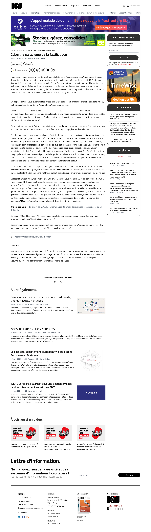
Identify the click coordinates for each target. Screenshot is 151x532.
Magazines (75, 6)
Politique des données (124, 64)
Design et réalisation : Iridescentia (30, 508)
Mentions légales (24, 501)
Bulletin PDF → (83, 517)
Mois (129, 157)
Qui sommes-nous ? (25, 497)
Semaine (120, 157)
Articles (22, 50)
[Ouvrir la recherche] (125, 5)
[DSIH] (120, 499)
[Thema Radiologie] (120, 507)
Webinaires (87, 6)
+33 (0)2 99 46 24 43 (56, 506)
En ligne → (81, 520)
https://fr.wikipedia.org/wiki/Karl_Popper (33, 237)
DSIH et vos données (25, 504)
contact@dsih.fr (53, 516)
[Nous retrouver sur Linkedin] (19, 517)
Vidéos (97, 6)
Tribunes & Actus (61, 6)
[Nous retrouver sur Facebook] (23, 517)
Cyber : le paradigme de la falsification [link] (41, 50)
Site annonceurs (54, 513)
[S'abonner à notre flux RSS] (28, 517)
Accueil (48, 6)
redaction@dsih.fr (54, 523)
